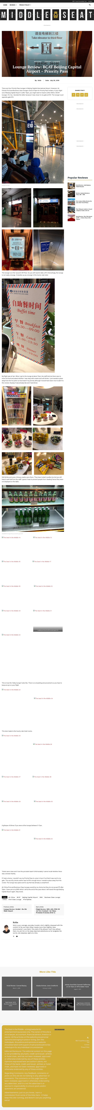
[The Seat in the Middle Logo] (59, 1029)
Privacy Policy (24, 5)
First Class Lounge (15, 899)
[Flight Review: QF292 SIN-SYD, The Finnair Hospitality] (83, 1004)
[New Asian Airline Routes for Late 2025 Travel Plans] (71, 202)
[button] (90, 5)
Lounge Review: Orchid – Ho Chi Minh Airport (15, 910)
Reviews (12, 5)
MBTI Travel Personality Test (79, 1)
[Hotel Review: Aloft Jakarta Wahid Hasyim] (71, 185)
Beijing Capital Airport (30, 897)
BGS (41, 897)
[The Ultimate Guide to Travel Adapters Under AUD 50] (71, 210)
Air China (12, 897)
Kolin (39, 80)
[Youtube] (17, 936)
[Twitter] (87, 1037)
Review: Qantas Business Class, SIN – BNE (83, 193)
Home (5, 5)
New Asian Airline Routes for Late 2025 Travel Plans (84, 201)
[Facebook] (73, 95)
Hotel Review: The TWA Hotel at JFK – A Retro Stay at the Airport (84, 218)
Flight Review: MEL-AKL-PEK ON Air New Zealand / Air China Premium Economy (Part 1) (48, 911)
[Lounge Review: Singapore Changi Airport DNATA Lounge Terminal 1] (47, 1004)
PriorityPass (27, 899)
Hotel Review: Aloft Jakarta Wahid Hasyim (83, 185)
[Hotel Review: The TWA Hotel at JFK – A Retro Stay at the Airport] (71, 218)
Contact (90, 1)
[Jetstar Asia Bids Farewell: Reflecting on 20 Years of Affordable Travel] (77, 987)
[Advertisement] (81, 121)
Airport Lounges (52, 61)
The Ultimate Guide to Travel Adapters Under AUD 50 (84, 209)
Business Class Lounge (52, 897)
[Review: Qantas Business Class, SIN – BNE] (71, 194)
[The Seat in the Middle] (47, 14)
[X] (13, 936)
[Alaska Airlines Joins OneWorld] (47, 987)
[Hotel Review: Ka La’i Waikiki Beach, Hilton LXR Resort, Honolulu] (28, 1004)
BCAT (18, 897)
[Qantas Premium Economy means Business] (65, 1004)
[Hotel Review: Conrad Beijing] (16, 987)
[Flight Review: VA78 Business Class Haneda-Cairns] (10, 1004)
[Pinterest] (82, 95)
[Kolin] (6, 929)
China (5, 899)
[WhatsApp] (86, 95)
